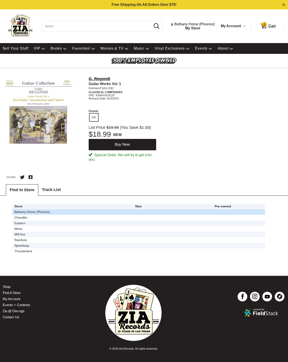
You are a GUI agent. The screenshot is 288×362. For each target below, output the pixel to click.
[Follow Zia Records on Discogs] (279, 296)
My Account (231, 26)
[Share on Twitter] (22, 177)
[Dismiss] (284, 5)
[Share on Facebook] (31, 177)
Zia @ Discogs (14, 311)
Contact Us (11, 317)
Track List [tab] (51, 189)
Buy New (122, 144)
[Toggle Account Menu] (244, 26)
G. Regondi (99, 79)
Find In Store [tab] (22, 190)
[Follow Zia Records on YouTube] (267, 296)
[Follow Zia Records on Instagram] (255, 296)
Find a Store (11, 293)
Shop (6, 287)
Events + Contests (16, 305)
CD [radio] (94, 117)
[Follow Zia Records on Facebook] (242, 296)
